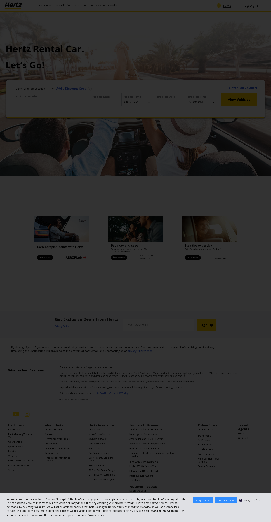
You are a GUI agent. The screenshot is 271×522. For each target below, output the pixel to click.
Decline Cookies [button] (226, 500)
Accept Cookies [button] (203, 500)
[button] (251, 500)
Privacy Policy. (96, 515)
